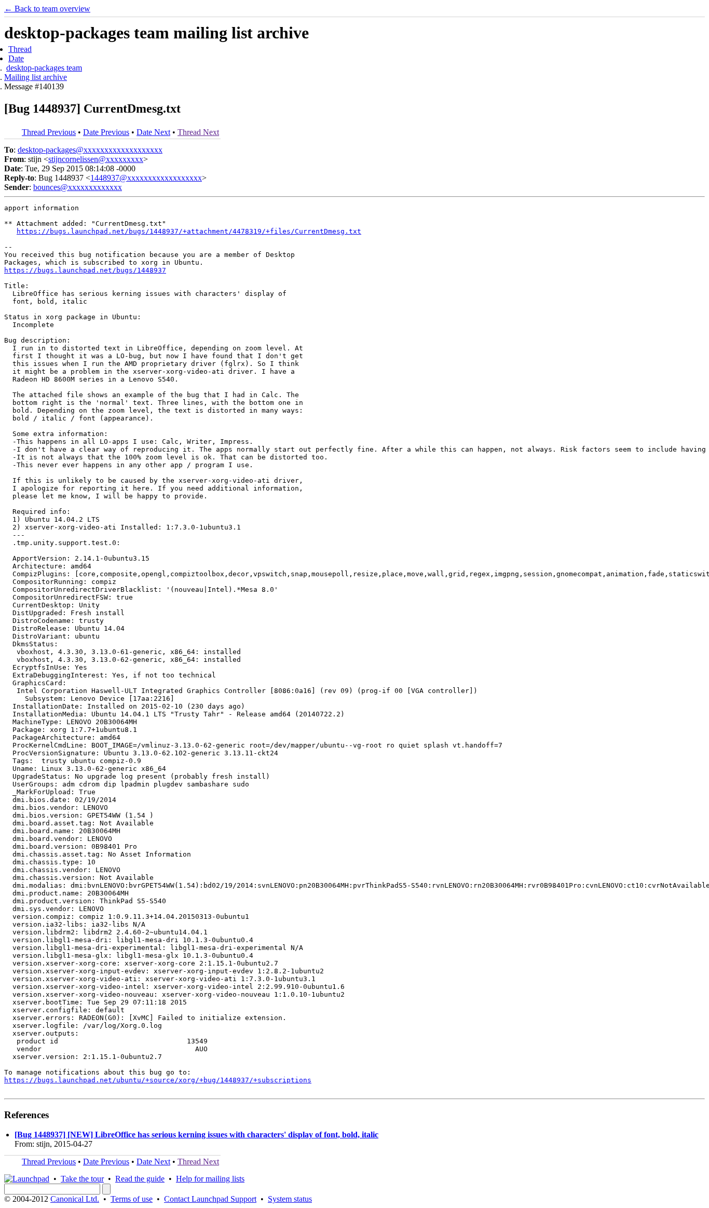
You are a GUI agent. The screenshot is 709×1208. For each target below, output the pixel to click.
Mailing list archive (35, 77)
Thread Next (198, 132)
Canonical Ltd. (74, 1199)
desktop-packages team (44, 67)
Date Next (153, 132)
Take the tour (82, 1178)
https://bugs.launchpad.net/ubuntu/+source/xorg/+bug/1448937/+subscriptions (157, 1080)
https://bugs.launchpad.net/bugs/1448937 (85, 270)
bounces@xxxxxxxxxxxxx (77, 187)
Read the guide (140, 1178)
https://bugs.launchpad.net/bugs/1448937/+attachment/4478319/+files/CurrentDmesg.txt (189, 231)
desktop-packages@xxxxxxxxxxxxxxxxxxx (90, 149)
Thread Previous (49, 132)
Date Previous (106, 132)
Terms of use (132, 1199)
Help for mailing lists (210, 1178)
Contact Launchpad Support (210, 1199)
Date (16, 58)
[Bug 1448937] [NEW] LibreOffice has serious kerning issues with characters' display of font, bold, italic (196, 1134)
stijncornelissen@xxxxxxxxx (95, 159)
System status (290, 1199)
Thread (20, 49)
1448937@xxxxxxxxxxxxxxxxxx (146, 177)
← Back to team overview (47, 8)
